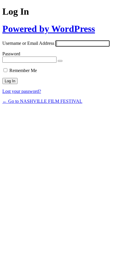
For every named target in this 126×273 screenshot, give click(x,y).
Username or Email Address (28, 43)
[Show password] (60, 61)
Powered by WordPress (48, 28)
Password (11, 53)
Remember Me (23, 70)
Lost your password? (21, 91)
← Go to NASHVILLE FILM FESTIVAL (42, 101)
